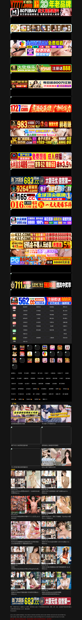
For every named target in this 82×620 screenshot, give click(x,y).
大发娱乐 (13, 389)
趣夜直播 (41, 383)
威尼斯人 (13, 373)
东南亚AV (65, 314)
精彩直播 (55, 378)
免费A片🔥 (21, 399)
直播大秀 (58, 394)
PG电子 (46, 373)
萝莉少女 (65, 307)
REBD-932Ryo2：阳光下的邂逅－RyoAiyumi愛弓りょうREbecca (56, 517)
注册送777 (60, 373)
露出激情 (38, 330)
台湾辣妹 (25, 314)
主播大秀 (13, 383)
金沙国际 (28, 394)
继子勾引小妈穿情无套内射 (19, 445)
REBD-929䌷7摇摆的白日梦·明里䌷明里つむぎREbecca (56, 568)
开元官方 (13, 394)
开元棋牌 (26, 373)
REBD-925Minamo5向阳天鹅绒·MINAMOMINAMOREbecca (51, 593)
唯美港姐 (52, 314)
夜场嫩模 (47, 383)
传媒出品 (25, 333)
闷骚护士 (65, 326)
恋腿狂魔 (65, 322)
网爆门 (65, 330)
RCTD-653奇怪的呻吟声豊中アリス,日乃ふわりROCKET (25, 517)
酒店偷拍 (68, 378)
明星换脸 (38, 326)
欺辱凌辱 (25, 318)
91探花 (38, 318)
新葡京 (13, 378)
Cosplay (52, 310)
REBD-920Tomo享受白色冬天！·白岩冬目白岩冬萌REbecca (25, 492)
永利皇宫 (28, 389)
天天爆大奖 (21, 394)
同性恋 (65, 333)
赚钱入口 (45, 399)
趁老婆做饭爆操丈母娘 (18, 424)
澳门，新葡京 (36, 394)
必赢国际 (26, 378)
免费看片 (44, 394)
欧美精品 (52, 307)
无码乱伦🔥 (66, 389)
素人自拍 (65, 310)
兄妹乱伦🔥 (29, 399)
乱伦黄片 (27, 383)
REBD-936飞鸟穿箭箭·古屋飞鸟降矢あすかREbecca (55, 492)
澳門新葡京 (21, 389)
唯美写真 (52, 330)
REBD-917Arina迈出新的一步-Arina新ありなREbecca (55, 542)
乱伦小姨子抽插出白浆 (49, 467)
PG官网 (20, 373)
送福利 (67, 373)
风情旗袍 (25, 326)
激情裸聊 (51, 389)
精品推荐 (25, 307)
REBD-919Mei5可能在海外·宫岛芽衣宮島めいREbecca (25, 593)
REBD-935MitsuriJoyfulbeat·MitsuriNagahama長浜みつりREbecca (25, 568)
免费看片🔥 (36, 389)
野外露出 (65, 318)
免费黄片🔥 (37, 399)
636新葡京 (44, 389)
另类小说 (25, 341)
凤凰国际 (33, 378)
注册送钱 (53, 373)
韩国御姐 (38, 314)
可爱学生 (52, 322)
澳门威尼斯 (65, 394)
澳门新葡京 (62, 383)
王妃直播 (20, 383)
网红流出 (52, 318)
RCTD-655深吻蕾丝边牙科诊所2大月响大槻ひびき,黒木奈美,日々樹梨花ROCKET (25, 542)
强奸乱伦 (38, 307)
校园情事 (38, 337)
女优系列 (38, 322)
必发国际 (54, 383)
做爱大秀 (51, 394)
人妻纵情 (52, 337)
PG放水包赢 (40, 378)
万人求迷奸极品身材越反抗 (19, 467)
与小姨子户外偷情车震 (49, 424)
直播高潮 (48, 378)
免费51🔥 (58, 389)
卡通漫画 (25, 330)
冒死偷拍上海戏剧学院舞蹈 (50, 445)
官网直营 (33, 373)
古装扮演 (25, 322)
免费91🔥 (13, 399)
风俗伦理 (65, 337)
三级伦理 (25, 310)
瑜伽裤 (51, 326)
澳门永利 (40, 373)
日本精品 (38, 310)
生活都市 (25, 337)
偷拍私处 (34, 383)
